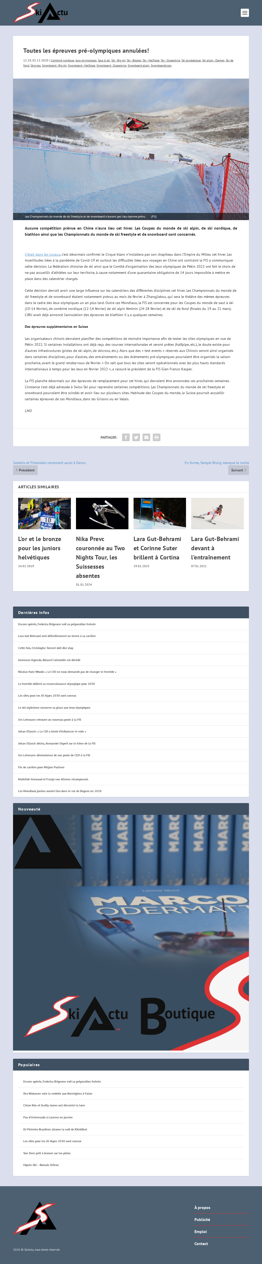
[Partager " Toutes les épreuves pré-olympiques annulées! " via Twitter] (136, 437)
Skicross (35, 65)
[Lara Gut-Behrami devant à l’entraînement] (217, 513)
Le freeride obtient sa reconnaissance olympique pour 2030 (56, 684)
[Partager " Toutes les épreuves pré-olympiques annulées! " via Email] (146, 437)
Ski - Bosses (134, 60)
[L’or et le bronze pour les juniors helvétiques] (44, 513)
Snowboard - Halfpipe (81, 65)
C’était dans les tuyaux (42, 254)
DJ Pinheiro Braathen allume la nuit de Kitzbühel (55, 1129)
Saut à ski (104, 60)
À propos (202, 1207)
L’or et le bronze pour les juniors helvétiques (39, 548)
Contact (201, 1243)
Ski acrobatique (191, 60)
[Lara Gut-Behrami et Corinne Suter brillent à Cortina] (160, 513)
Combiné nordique (62, 60)
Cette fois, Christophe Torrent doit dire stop (45, 648)
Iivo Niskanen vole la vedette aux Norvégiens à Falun (57, 1093)
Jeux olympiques (85, 60)
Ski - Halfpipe (151, 60)
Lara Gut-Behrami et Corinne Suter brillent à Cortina (157, 548)
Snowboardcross (161, 65)
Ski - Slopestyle (170, 60)
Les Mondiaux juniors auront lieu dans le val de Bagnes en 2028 (60, 791)
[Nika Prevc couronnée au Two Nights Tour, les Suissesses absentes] (102, 513)
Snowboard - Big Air (54, 65)
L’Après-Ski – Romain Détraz (41, 1165)
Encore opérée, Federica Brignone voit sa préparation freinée (57, 624)
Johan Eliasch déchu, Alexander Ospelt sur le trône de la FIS (56, 743)
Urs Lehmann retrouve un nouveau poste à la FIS (49, 719)
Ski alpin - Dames (213, 60)
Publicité (202, 1219)
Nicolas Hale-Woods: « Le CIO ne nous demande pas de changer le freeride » (67, 672)
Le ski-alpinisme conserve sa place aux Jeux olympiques (54, 707)
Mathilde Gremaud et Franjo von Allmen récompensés (53, 779)
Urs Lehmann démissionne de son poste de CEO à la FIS (54, 755)
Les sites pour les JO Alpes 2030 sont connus (47, 695)
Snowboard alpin (138, 65)
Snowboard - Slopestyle (111, 65)
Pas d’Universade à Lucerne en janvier (48, 1117)
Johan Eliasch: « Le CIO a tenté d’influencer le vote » (52, 731)
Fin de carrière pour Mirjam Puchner (41, 767)
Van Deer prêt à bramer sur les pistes (47, 1153)
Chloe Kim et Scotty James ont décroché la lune (54, 1105)
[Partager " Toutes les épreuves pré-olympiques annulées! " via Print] (156, 437)
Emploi (200, 1231)
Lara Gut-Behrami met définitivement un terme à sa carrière (57, 636)
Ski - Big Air (118, 60)
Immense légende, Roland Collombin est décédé (49, 660)
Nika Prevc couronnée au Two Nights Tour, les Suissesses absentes (100, 557)
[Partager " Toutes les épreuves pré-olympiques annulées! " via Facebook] (126, 437)
